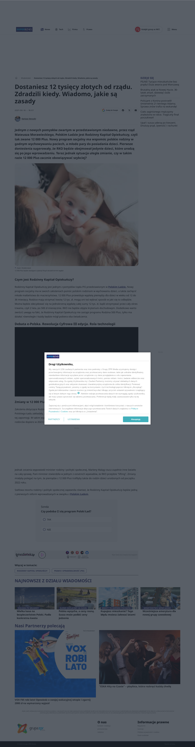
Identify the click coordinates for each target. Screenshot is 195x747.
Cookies (64, 411)
